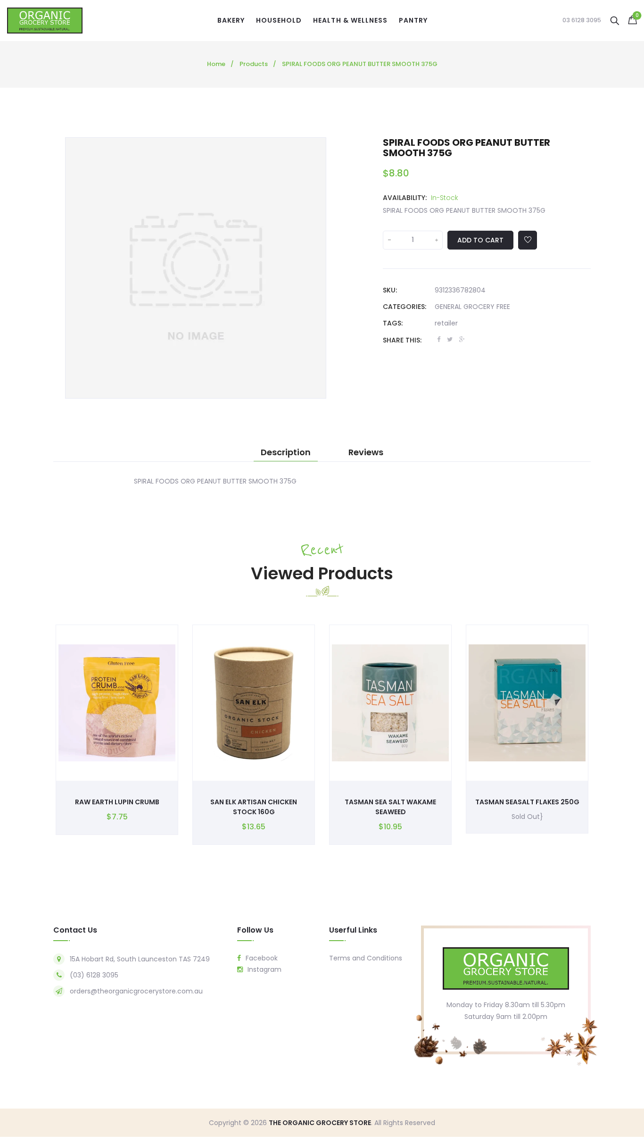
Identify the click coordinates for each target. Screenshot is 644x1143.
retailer (446, 323)
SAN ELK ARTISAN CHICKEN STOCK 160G (253, 807)
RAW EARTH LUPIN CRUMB (117, 802)
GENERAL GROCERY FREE (472, 306)
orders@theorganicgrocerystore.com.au (136, 991)
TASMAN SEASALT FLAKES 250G (527, 802)
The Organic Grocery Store (320, 1122)
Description (286, 452)
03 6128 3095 (581, 20)
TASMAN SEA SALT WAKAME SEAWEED (390, 807)
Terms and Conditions (365, 958)
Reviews (365, 452)
